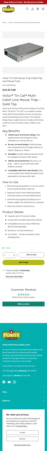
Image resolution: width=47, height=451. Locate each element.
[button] (37, 9)
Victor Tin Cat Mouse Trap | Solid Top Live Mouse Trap (24, 22)
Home (4, 22)
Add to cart (32, 255)
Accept (22, 432)
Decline (22, 439)
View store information (14, 276)
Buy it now (23, 262)
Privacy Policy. (21, 426)
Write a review (23, 304)
